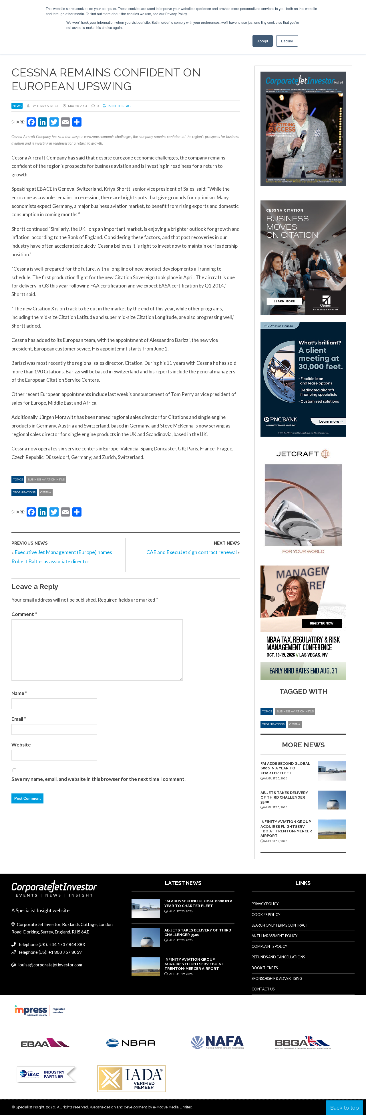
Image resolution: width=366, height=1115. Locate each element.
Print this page (119, 106)
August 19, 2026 (181, 974)
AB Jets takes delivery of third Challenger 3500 (284, 797)
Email (18, 719)
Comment (24, 614)
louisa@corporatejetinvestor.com (50, 964)
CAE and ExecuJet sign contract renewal (191, 552)
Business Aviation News (46, 479)
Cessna (45, 492)
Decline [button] (287, 40)
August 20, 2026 (181, 911)
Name (19, 693)
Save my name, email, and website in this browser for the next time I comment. (98, 779)
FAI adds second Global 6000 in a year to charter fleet (285, 768)
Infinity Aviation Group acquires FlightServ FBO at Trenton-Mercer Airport (286, 828)
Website (21, 745)
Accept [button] (262, 40)
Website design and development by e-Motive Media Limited (141, 1107)
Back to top (344, 1108)
